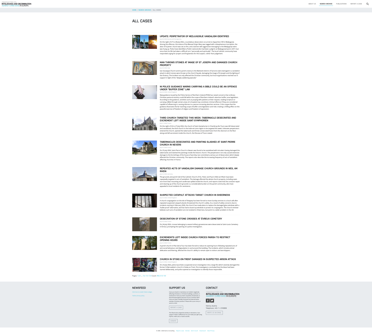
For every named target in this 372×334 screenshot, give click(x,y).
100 (164, 276)
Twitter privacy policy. (138, 296)
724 (150, 276)
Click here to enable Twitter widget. (142, 292)
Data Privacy (210, 331)
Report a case (356, 4)
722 (144, 276)
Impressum (202, 331)
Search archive (326, 4)
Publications (341, 4)
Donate (173, 321)
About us (312, 4)
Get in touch (194, 331)
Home (134, 10)
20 (160, 276)
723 (147, 276)
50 (162, 276)
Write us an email (214, 313)
